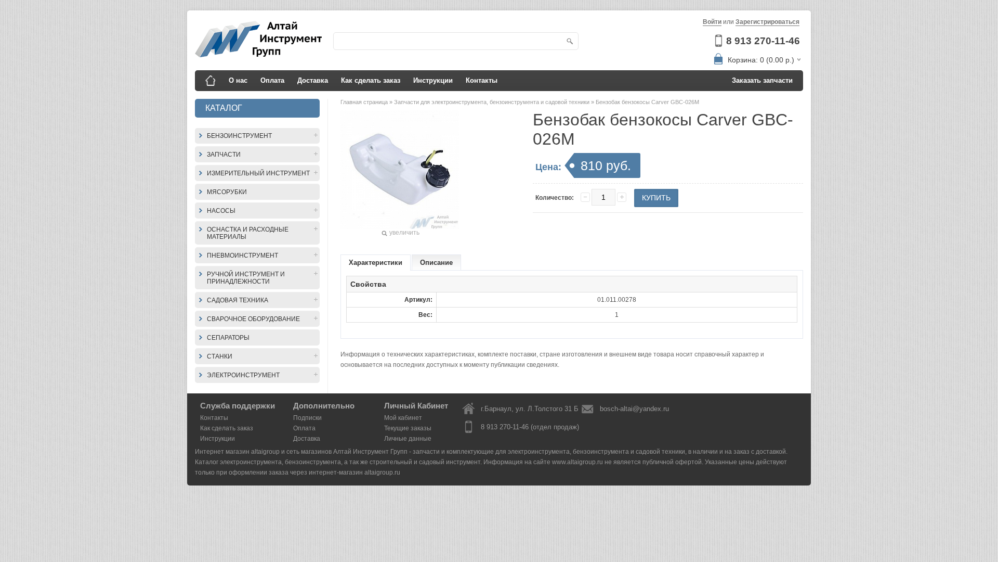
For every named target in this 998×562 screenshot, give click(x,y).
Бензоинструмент (239, 135)
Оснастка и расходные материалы (247, 233)
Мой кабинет (403, 418)
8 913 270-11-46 (763, 40)
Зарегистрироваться (767, 21)
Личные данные (407, 438)
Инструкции (433, 80)
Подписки (307, 418)
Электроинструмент (243, 375)
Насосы (221, 210)
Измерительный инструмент (258, 173)
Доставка (312, 80)
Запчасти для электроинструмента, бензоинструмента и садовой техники (492, 102)
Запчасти (224, 154)
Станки (219, 356)
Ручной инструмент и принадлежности (246, 278)
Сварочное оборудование (253, 319)
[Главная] (210, 80)
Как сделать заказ (370, 80)
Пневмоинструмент (242, 255)
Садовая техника (237, 300)
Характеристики (375, 262)
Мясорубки (227, 192)
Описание (436, 262)
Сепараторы (228, 337)
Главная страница (364, 102)
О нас (238, 80)
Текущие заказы (407, 428)
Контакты (481, 80)
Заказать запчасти (762, 80)
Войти (712, 21)
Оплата (272, 80)
